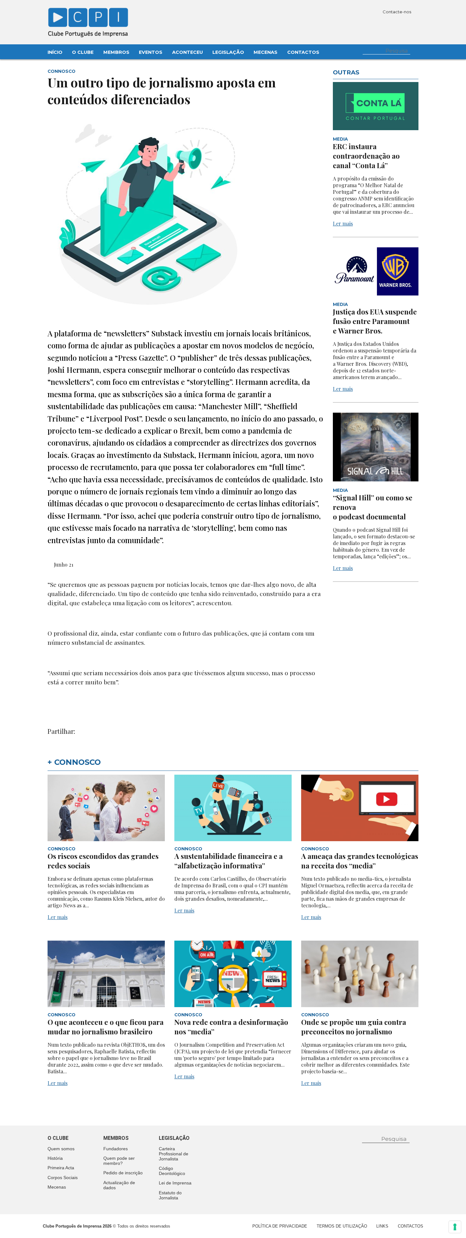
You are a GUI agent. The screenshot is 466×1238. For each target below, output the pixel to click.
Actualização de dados (119, 1185)
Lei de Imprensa (175, 1182)
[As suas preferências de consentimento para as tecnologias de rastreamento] (455, 1227)
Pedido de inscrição (123, 1172)
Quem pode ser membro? (119, 1161)
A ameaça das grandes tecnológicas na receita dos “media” (359, 860)
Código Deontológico (172, 1171)
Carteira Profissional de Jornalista (173, 1153)
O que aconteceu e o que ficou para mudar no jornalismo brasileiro (106, 1026)
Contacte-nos (397, 11)
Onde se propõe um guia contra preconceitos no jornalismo (353, 1026)
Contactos (303, 52)
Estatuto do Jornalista (170, 1195)
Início (55, 52)
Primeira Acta (61, 1167)
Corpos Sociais (63, 1177)
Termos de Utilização (342, 1226)
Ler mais (343, 223)
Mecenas (265, 52)
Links (382, 1226)
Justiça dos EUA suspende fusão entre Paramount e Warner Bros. (375, 321)
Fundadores (115, 1148)
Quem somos (61, 1148)
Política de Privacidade (279, 1226)
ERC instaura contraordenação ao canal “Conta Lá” (366, 156)
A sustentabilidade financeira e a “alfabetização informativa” (228, 860)
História (55, 1158)
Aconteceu (187, 52)
